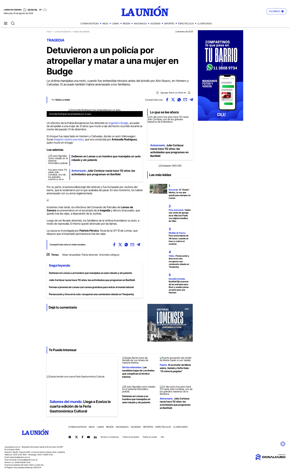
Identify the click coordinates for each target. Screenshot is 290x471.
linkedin (95, 437)
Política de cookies (150, 437)
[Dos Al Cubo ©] (270, 459)
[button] (276, 11)
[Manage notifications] (282, 443)
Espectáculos (186, 23)
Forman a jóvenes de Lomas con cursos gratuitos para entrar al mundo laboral (91, 287)
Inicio (105, 23)
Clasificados (204, 23)
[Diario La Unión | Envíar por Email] (185, 99)
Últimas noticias (90, 23)
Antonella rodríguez (109, 254)
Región (126, 23)
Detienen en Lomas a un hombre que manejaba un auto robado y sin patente (90, 272)
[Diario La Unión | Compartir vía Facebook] (167, 99)
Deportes (169, 23)
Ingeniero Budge (118, 123)
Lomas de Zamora (62, 31)
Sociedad (155, 23)
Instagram (69, 437)
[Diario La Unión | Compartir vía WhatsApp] (179, 99)
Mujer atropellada (71, 254)
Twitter (76, 437)
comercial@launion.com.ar (27, 460)
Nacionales (140, 23)
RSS (162, 437)
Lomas (115, 23)
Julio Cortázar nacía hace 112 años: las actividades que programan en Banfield (92, 280)
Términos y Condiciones (109, 437)
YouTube (88, 437)
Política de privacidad (131, 437)
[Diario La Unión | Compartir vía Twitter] (173, 99)
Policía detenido (90, 254)
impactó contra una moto (69, 139)
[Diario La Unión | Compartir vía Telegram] (191, 99)
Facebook (82, 437)
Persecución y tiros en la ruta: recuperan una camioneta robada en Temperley (91, 294)
